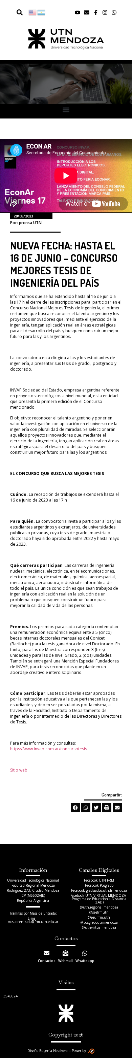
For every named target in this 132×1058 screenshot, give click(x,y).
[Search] (16, 12)
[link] (32, 12)
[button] (19, 12)
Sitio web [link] (18, 770)
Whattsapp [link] (84, 960)
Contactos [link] (47, 960)
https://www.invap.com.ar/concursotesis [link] (48, 749)
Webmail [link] (65, 960)
